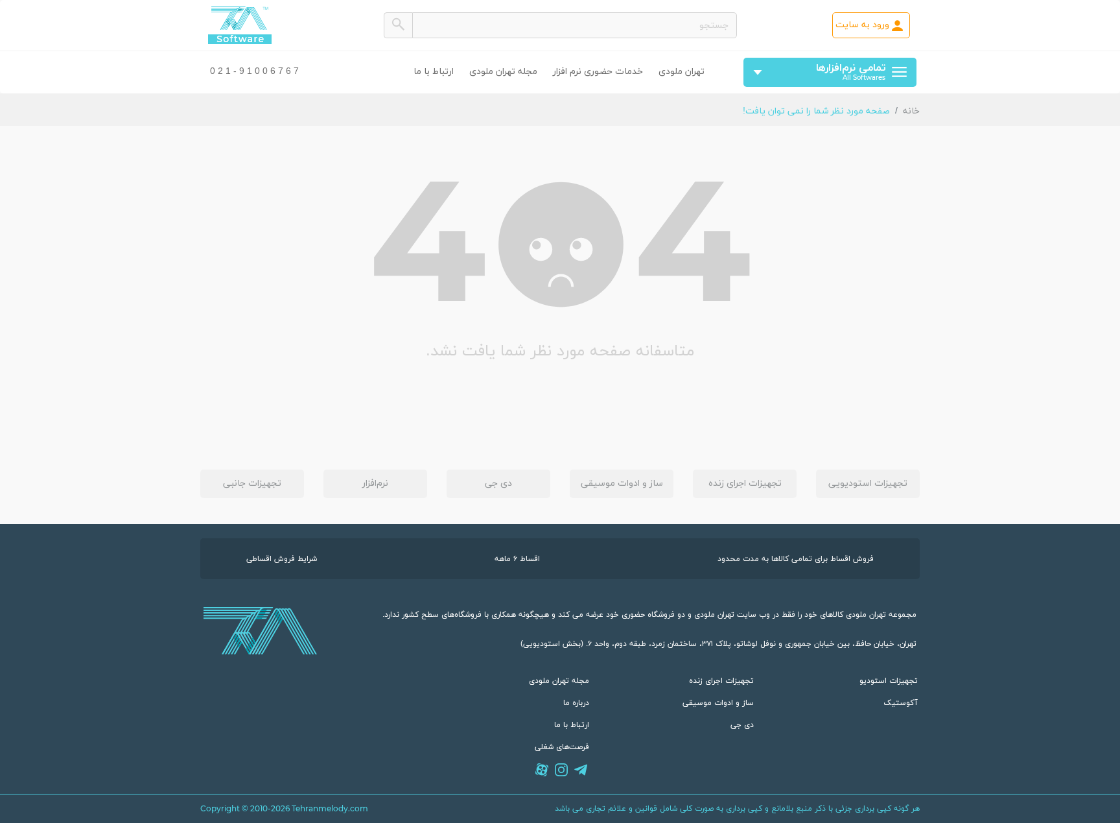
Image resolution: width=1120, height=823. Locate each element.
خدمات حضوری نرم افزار (598, 72)
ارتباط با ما (434, 72)
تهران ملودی (682, 72)
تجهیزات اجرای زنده (745, 483)
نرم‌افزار (375, 483)
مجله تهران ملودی (503, 72)
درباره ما (576, 703)
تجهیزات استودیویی (867, 483)
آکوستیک (900, 703)
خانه (911, 111)
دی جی (498, 483)
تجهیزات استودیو (888, 681)
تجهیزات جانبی (252, 483)
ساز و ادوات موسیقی (622, 483)
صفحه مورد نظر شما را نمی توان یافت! (816, 111)
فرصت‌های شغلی (562, 747)
